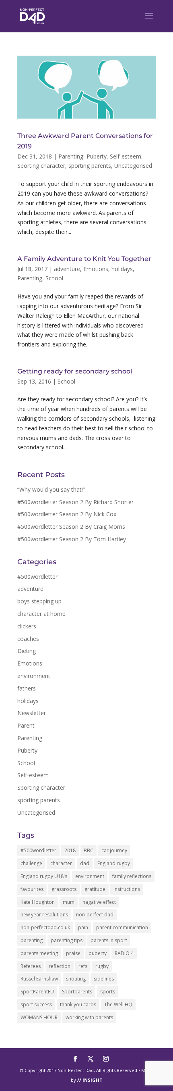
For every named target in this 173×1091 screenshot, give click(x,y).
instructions (126, 889)
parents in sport (109, 940)
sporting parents (89, 165)
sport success (36, 1004)
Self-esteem (125, 156)
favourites (32, 889)
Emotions (95, 269)
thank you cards (78, 1004)
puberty (98, 953)
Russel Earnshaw (39, 978)
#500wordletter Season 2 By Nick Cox (66, 514)
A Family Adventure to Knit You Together (84, 259)
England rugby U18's (44, 876)
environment (33, 676)
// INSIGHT (90, 1080)
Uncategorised (133, 165)
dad (84, 863)
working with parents (89, 1017)
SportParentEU (37, 991)
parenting (32, 940)
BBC (88, 850)
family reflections (131, 876)
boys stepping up (39, 601)
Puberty (96, 156)
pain (83, 927)
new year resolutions (44, 914)
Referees (31, 966)
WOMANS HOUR (39, 1017)
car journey (114, 850)
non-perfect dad (94, 914)
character (61, 863)
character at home (41, 613)
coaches (28, 639)
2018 (70, 850)
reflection (59, 966)
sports (107, 991)
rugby (102, 966)
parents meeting (39, 953)
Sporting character (41, 165)
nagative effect (99, 902)
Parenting (70, 156)
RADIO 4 (124, 953)
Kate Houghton (38, 902)
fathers (26, 688)
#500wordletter (37, 576)
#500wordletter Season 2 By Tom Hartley (71, 539)
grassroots (63, 889)
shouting (76, 978)
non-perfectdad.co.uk (45, 927)
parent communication (122, 927)
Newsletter (31, 713)
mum (68, 902)
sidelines (104, 978)
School (54, 278)
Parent (26, 725)
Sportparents (77, 991)
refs (82, 966)
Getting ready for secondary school (74, 371)
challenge (31, 863)
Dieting (26, 651)
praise (73, 953)
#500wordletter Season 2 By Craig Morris (71, 526)
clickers (26, 626)
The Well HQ (118, 1004)
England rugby (113, 863)
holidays (122, 269)
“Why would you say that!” (51, 489)
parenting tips (66, 940)
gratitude (94, 889)
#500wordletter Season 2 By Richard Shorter (75, 502)
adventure (67, 269)
